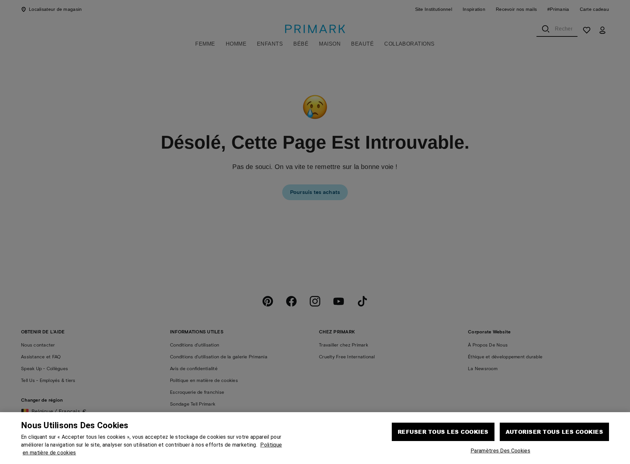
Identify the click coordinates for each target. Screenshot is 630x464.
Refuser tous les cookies (443, 431)
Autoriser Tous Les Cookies (554, 431)
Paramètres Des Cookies (500, 450)
